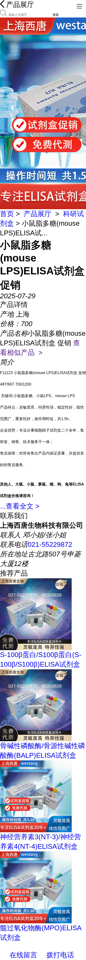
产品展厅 (37, 214)
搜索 (56, 15)
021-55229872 (50, 544)
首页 (7, 214)
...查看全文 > (19, 506)
